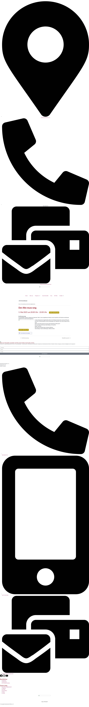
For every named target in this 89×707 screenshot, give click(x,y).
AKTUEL (55, 295)
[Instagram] (4, 675)
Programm (37, 295)
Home (26, 295)
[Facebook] (1, 675)
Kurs (51, 295)
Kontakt (61, 295)
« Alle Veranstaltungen (23, 300)
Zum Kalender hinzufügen (25, 333)
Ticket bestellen (54, 312)
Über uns (31, 295)
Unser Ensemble (45, 295)
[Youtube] (7, 675)
